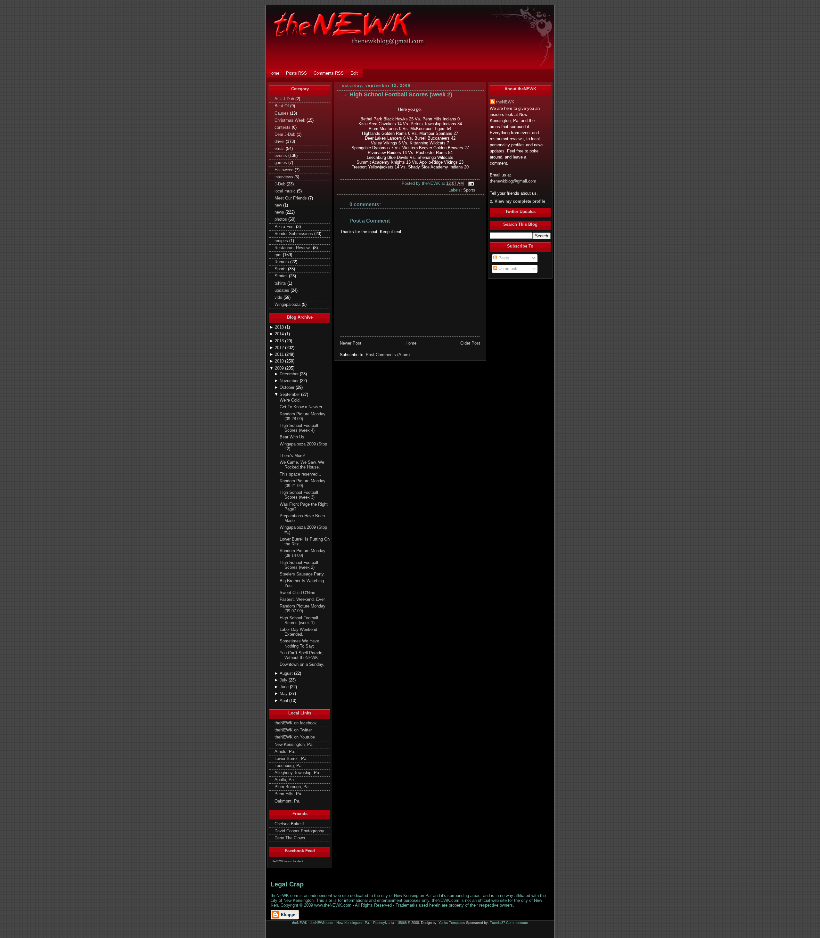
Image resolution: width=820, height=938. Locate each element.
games (281, 162)
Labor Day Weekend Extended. (298, 632)
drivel (280, 141)
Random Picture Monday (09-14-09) (302, 553)
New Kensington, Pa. (294, 744)
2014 (280, 334)
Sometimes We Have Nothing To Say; (299, 643)
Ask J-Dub (285, 99)
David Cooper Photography (299, 831)
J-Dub (281, 184)
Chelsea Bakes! (289, 824)
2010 (280, 361)
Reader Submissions (294, 234)
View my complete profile (520, 201)
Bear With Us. (293, 437)
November (290, 381)
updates (283, 290)
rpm (279, 255)
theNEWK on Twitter (293, 730)
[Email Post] (470, 183)
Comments (508, 268)
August (287, 673)
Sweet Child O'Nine (297, 593)
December (290, 374)
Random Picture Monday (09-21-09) (302, 483)
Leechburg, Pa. (289, 765)
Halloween (285, 170)
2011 (280, 354)
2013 (280, 341)
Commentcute (517, 923)
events (281, 155)
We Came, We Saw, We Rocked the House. (302, 464)
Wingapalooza (288, 304)
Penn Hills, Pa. (288, 794)
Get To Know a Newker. (301, 407)
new (279, 205)
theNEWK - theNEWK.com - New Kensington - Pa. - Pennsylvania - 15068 (349, 923)
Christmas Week (291, 120)
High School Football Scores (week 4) (299, 428)
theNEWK (505, 102)
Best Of (282, 106)
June (285, 687)
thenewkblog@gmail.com (513, 181)
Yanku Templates (452, 923)
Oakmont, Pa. (287, 801)
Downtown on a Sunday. (302, 664)
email (280, 148)
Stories (282, 276)
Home (411, 343)
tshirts (281, 283)
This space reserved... (300, 474)
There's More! (292, 455)
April (284, 700)
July (284, 680)
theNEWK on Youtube (295, 737)
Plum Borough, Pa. (292, 787)
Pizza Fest (285, 226)
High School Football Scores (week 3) (299, 495)
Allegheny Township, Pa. (297, 773)
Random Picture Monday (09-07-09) (302, 608)
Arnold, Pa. (285, 751)
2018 (280, 327)
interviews (284, 177)
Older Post (470, 343)
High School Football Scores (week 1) (299, 620)
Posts (503, 258)
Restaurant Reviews (294, 248)
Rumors (282, 262)
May (284, 693)
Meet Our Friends (291, 198)
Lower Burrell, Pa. (291, 758)
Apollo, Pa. (285, 780)
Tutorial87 (497, 923)
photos (281, 219)
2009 (280, 368)
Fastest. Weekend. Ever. (303, 599)
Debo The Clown (290, 838)
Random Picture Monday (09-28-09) (302, 416)
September (290, 394)
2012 (280, 348)
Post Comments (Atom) (388, 354)
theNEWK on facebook (296, 723)
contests (283, 127)
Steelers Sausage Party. (302, 574)
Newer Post (350, 343)
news (280, 212)
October (288, 387)
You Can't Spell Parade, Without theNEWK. (302, 655)
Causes (282, 113)
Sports (281, 269)
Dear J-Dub (286, 134)
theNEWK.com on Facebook (288, 861)
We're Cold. (290, 400)
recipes (282, 241)
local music (286, 191)
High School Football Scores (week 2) (299, 565)
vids (279, 297)
